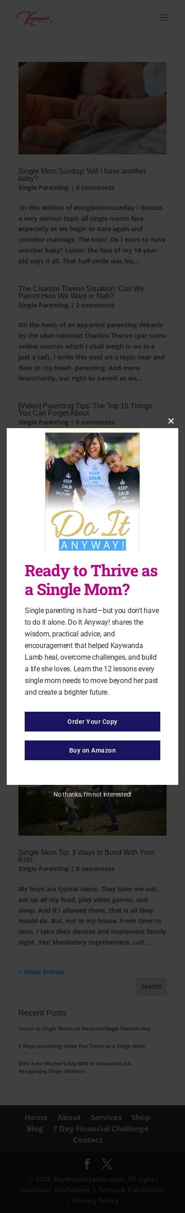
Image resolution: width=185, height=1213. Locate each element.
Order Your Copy (92, 721)
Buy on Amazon (92, 750)
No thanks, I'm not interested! (92, 794)
